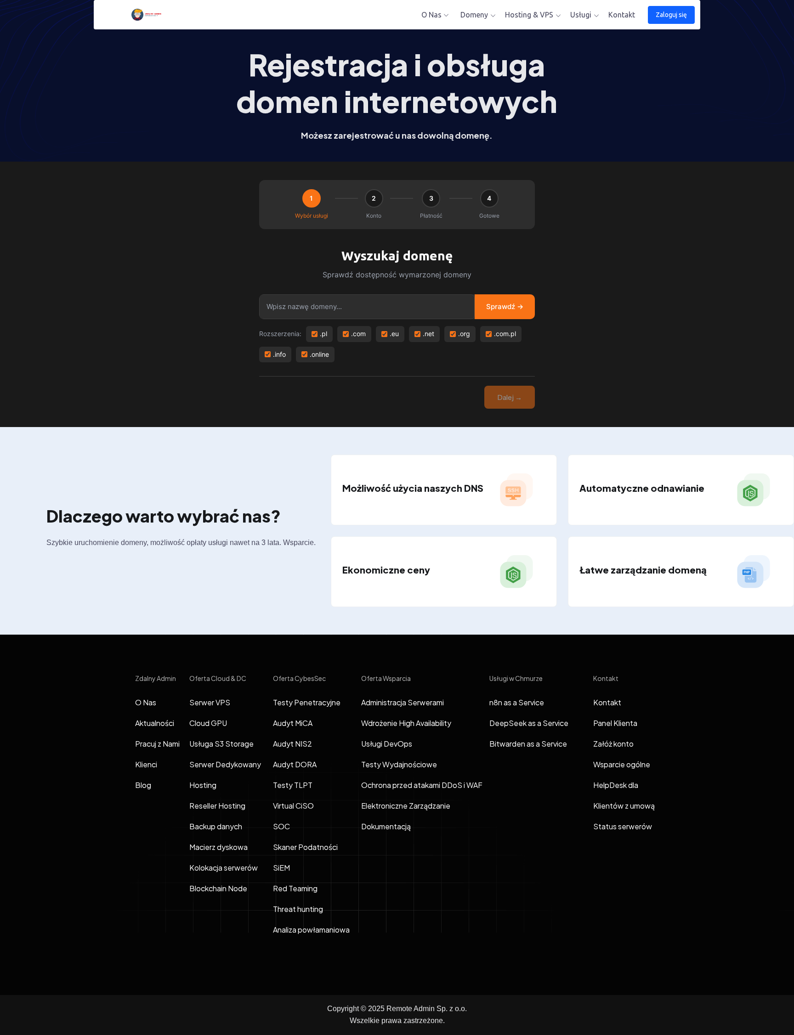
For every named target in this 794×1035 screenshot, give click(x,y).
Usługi (580, 15)
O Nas (431, 15)
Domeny (474, 15)
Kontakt (621, 15)
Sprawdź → (504, 306)
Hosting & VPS (529, 15)
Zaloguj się (671, 14)
